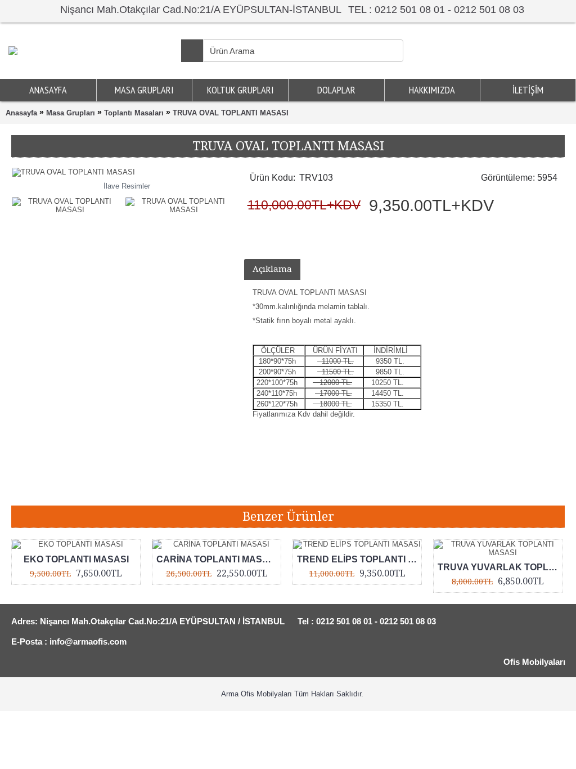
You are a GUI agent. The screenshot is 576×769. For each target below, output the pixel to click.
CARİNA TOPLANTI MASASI (216, 559)
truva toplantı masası (186, 488)
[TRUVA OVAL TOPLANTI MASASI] (68, 202)
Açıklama (272, 269)
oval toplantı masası (265, 488)
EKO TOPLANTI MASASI (76, 559)
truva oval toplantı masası (98, 488)
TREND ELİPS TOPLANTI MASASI (359, 559)
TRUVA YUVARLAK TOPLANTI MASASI (500, 567)
